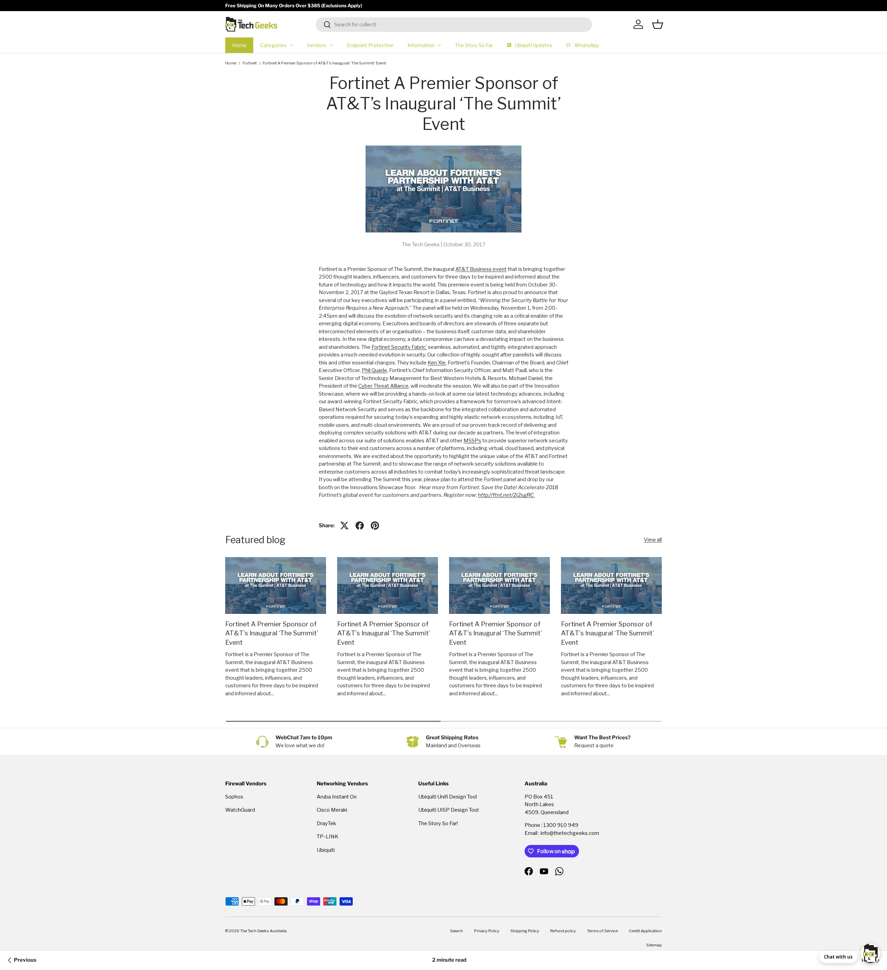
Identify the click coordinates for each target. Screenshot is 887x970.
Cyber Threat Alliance (383, 386)
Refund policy (563, 930)
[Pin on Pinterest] (375, 525)
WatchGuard (240, 810)
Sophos (234, 797)
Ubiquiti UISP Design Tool (448, 810)
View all (653, 540)
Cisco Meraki (332, 810)
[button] (657, 24)
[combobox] (454, 24)
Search (456, 930)
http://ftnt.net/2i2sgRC (506, 495)
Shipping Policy (524, 930)
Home (230, 63)
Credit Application (645, 930)
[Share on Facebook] (359, 525)
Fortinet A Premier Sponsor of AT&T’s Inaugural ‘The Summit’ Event (324, 63)
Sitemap (654, 945)
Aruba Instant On (337, 797)
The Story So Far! (438, 823)
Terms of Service (602, 930)
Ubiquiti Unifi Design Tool (447, 797)
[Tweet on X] (344, 525)
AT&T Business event (481, 269)
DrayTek (326, 823)
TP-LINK (328, 837)
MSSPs (472, 441)
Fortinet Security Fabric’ (399, 347)
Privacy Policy (486, 930)
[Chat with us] (870, 953)
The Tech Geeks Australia (263, 930)
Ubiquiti (326, 850)
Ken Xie (437, 363)
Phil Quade (374, 370)
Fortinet (250, 63)
